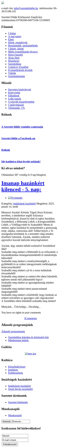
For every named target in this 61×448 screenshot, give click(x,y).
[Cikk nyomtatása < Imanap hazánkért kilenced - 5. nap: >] (15, 197)
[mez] (30, 353)
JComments (30, 318)
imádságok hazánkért (24, 203)
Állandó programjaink (13, 331)
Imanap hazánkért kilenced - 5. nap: (22, 186)
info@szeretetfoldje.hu (26, 8)
